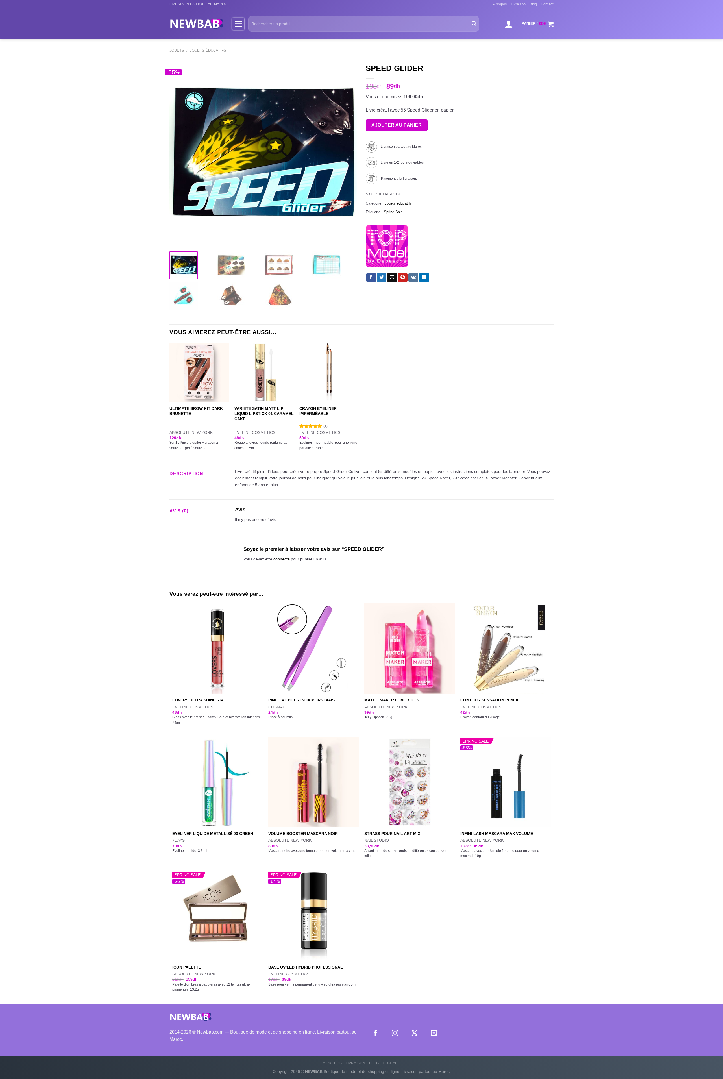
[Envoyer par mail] (392, 277)
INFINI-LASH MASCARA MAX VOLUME (496, 833)
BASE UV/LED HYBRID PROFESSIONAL (305, 967)
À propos (499, 4)
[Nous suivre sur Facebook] (375, 1033)
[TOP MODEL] (387, 246)
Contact (547, 4)
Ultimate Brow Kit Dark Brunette (196, 411)
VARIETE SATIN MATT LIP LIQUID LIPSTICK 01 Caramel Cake (264, 413)
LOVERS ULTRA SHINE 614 (197, 700)
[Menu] (238, 23)
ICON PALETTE (186, 967)
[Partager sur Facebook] (371, 277)
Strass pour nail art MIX (392, 833)
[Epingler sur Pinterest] (403, 277)
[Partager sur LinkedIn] (424, 277)
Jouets (176, 50)
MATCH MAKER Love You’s (391, 700)
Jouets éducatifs (208, 50)
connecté (281, 559)
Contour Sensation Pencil (490, 700)
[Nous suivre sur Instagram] (395, 1033)
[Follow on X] (414, 1033)
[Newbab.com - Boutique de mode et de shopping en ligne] (196, 24)
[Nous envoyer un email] (434, 1033)
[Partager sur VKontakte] (413, 277)
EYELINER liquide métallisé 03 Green (212, 833)
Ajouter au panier (396, 125)
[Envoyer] (474, 24)
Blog (533, 4)
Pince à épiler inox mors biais (301, 700)
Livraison (518, 4)
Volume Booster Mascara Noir (303, 833)
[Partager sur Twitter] (381, 277)
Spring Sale (393, 212)
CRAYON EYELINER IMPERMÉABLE (318, 411)
